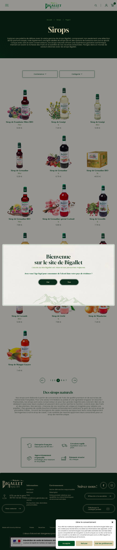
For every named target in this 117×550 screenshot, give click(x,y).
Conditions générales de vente (37, 499)
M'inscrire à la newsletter (97, 496)
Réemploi (53, 492)
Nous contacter (11, 508)
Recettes (42, 527)
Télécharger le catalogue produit (94, 508)
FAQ (28, 495)
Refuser (84, 543)
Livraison (30, 489)
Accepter (66, 543)
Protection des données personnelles (37, 504)
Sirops (59, 20)
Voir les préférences (103, 543)
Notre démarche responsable (62, 489)
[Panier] (112, 5)
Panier (32, 527)
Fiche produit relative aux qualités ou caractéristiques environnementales (61, 497)
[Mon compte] (106, 5)
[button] (112, 522)
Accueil (49, 20)
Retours (30, 492)
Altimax (18, 527)
